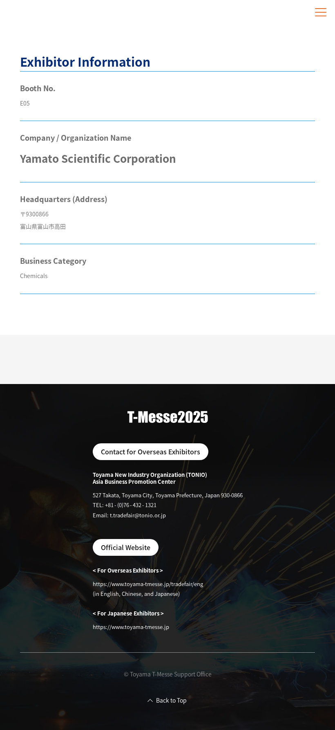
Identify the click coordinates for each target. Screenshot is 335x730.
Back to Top (171, 700)
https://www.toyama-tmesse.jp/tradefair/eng (148, 584)
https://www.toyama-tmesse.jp (131, 627)
